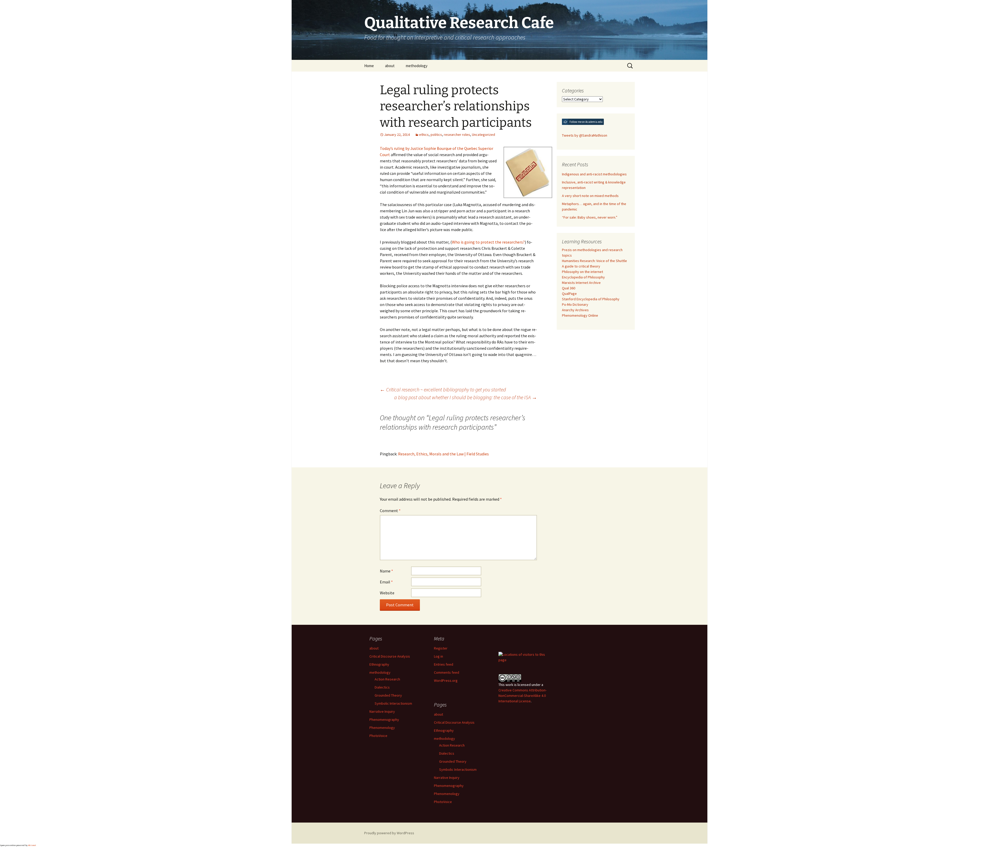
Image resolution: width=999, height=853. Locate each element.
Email (386, 581)
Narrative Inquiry (382, 711)
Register (440, 648)
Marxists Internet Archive (581, 282)
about (390, 65)
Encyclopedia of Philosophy (583, 277)
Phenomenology (382, 727)
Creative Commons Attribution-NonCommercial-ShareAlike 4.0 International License (522, 695)
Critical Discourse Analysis (389, 656)
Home (369, 65)
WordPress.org (446, 680)
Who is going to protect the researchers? (488, 242)
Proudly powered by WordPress (389, 833)
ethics (424, 134)
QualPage (569, 293)
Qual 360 (568, 288)
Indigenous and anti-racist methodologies (594, 174)
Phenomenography (384, 719)
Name (386, 571)
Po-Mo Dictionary (575, 304)
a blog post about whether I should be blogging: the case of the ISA (465, 397)
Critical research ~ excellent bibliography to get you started (443, 389)
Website (387, 592)
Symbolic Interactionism (393, 703)
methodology (416, 65)
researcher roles (457, 134)
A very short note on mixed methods (590, 195)
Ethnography (379, 664)
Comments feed (446, 672)
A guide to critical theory (581, 266)
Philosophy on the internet (582, 271)
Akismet (32, 845)
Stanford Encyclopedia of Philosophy (590, 299)
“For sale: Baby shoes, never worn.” (589, 217)
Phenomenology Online (580, 315)
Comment (390, 510)
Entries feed (443, 664)
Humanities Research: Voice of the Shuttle (594, 260)
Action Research (387, 679)
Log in (438, 656)
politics (436, 134)
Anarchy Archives (575, 310)
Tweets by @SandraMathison (584, 135)
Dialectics (382, 687)
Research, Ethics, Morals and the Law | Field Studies (443, 453)
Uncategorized (483, 134)
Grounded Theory (388, 695)
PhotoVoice (378, 735)
